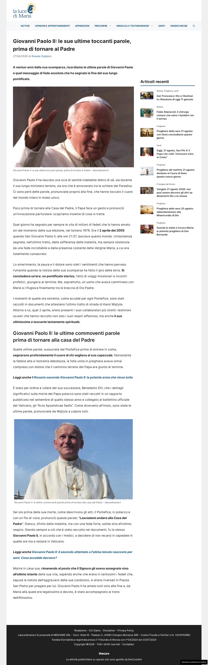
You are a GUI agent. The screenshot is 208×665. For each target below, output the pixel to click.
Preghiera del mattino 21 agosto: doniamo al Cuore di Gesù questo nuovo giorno (176, 173)
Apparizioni (82, 25)
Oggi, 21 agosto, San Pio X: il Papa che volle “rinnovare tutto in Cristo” (175, 154)
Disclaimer (109, 630)
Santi (161, 25)
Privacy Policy (126, 630)
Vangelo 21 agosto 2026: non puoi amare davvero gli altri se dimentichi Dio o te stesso (174, 193)
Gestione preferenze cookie (194, 662)
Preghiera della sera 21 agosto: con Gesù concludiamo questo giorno (175, 134)
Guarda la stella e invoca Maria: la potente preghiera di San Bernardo (175, 231)
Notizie (25, 25)
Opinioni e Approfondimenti (52, 25)
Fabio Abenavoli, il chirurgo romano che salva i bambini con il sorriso (175, 115)
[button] (194, 26)
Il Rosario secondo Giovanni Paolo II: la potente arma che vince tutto (82, 377)
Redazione (80, 630)
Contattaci (128, 644)
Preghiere (101, 25)
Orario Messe (179, 25)
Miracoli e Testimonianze (133, 25)
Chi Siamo (95, 630)
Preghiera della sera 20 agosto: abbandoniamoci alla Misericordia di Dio (175, 212)
